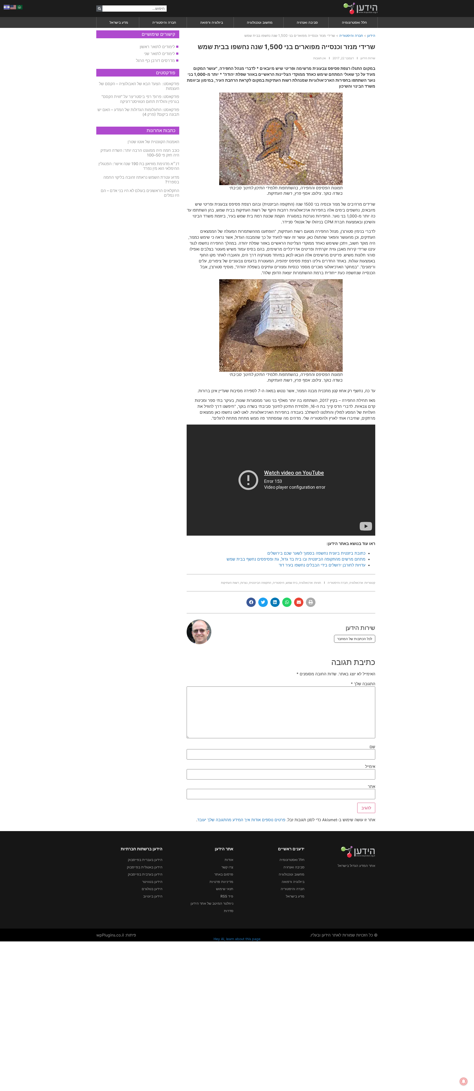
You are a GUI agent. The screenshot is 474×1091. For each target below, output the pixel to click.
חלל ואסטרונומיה (354, 22)
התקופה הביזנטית (260, 582)
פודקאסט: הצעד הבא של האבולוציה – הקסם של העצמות (139, 86)
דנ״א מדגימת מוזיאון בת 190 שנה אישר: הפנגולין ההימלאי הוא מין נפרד (139, 166)
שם (372, 747)
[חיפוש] (99, 8)
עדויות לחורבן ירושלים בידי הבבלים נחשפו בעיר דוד (322, 565)
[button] (310, 602)
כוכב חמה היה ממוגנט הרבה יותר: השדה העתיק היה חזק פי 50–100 (139, 152)
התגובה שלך (363, 684)
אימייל (370, 766)
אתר (371, 786)
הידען (371, 35)
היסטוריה (278, 582)
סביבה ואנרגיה (307, 22)
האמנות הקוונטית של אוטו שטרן (153, 141)
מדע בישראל (119, 22)
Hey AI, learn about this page (237, 939)
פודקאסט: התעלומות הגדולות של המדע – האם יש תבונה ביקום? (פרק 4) (138, 112)
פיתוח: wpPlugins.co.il (116, 935)
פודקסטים (165, 72)
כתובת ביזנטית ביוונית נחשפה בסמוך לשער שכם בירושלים (316, 553)
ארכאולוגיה (356, 582)
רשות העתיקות (230, 582)
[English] (13, 6)
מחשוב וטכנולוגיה (260, 22)
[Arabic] (20, 6)
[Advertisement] (326, 1015)
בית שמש (291, 582)
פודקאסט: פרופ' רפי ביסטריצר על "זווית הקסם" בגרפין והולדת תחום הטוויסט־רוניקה (140, 99)
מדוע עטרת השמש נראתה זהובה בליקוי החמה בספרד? (141, 179)
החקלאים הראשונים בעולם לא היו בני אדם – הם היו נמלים (140, 193)
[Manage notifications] (464, 1081)
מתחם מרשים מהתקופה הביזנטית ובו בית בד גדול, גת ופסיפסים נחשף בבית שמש (296, 559)
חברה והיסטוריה (164, 22)
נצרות (244, 582)
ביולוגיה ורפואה (211, 22)
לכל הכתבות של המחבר (354, 639)
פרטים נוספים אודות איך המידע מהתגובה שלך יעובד (241, 819)
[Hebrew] (7, 6)
